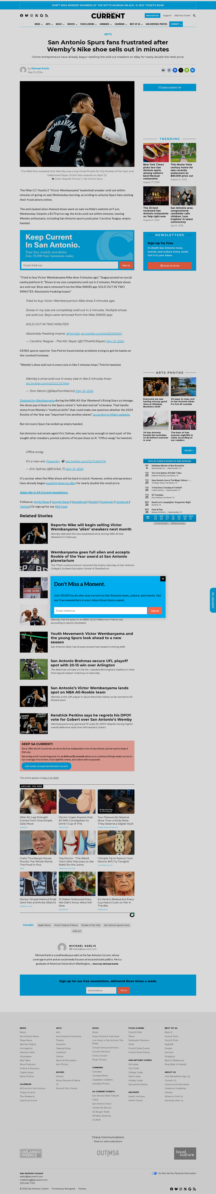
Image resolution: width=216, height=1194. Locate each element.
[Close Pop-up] (163, 578)
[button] (108, 597)
